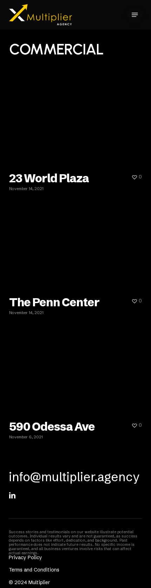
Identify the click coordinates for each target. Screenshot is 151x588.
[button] (135, 14)
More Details (77, 118)
